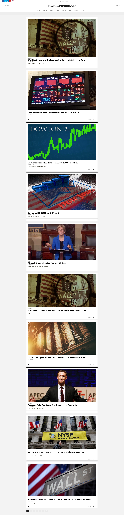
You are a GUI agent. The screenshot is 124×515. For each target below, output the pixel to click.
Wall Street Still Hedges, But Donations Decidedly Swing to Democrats (57, 310)
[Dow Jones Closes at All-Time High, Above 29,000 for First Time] (62, 142)
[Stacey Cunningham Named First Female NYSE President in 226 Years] (62, 338)
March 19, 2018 (31, 406)
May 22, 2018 (30, 359)
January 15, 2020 (31, 164)
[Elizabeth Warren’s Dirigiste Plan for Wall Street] (62, 242)
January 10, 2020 (31, 214)
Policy (29, 261)
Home (27, 13)
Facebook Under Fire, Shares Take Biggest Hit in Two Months (53, 405)
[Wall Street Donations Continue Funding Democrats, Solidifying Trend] (62, 38)
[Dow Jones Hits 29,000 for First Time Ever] (62, 192)
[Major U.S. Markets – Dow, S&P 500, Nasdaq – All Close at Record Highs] (62, 432)
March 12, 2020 (31, 114)
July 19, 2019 (30, 264)
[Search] (121, 5)
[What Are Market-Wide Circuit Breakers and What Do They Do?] (62, 90)
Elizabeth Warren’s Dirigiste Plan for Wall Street (47, 263)
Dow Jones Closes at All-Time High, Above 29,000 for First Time (53, 163)
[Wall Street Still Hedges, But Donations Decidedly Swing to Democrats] (62, 290)
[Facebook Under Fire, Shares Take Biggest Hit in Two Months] (62, 385)
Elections (30, 58)
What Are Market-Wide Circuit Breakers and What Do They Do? (54, 112)
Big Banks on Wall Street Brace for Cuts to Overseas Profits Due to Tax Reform (60, 499)
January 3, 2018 (31, 453)
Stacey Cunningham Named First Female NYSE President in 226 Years (56, 357)
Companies (30, 403)
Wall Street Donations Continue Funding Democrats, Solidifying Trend (56, 60)
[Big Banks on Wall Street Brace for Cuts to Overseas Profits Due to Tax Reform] (62, 480)
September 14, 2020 (31, 61)
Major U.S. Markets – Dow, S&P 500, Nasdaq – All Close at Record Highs (57, 452)
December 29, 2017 (31, 501)
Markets (29, 161)
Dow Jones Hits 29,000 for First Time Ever (44, 213)
